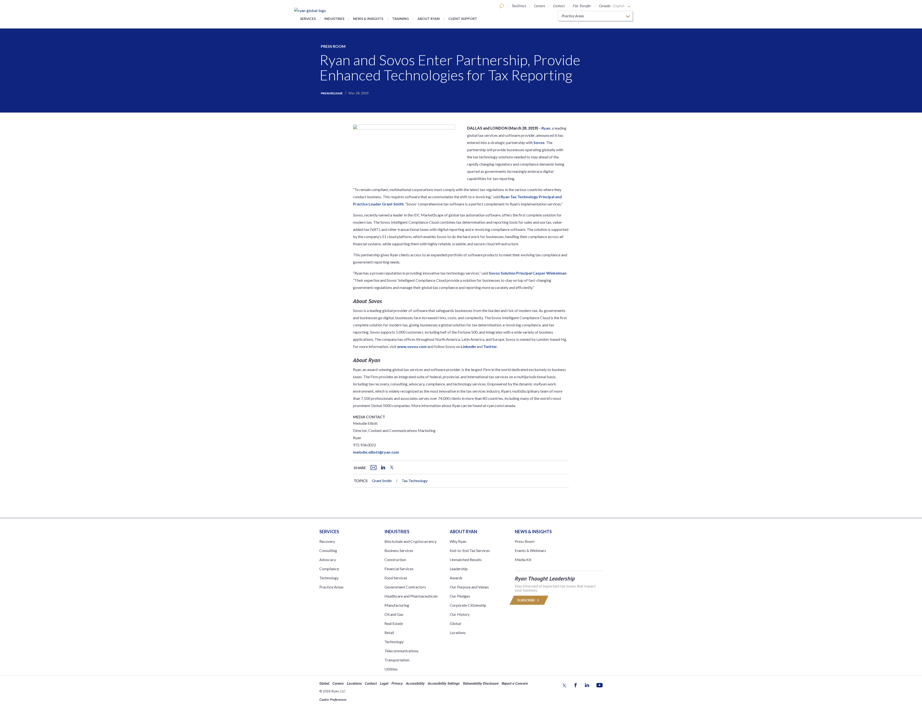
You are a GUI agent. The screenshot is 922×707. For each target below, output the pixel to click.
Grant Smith (382, 480)
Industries (334, 19)
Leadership (459, 568)
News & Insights (368, 19)
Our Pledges (460, 596)
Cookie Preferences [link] (332, 699)
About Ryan (429, 19)
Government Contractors (405, 587)
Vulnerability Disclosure (480, 683)
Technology (329, 577)
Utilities (391, 669)
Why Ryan (458, 541)
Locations (458, 632)
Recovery (327, 541)
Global (455, 623)
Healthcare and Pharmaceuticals (411, 596)
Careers (539, 5)
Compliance (329, 568)
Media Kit (523, 559)
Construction (395, 559)
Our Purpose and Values (469, 587)
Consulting (328, 550)
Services (308, 19)
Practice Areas (331, 587)
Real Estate (393, 623)
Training (400, 19)
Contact (559, 5)
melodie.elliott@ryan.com (376, 452)
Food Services (395, 577)
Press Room (333, 46)
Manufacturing (396, 605)
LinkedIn (468, 346)
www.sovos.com (412, 346)
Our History (460, 614)
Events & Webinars (530, 550)
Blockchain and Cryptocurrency (410, 541)
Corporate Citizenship (468, 605)
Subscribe (526, 600)
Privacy (397, 683)
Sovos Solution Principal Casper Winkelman (527, 273)
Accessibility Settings (444, 683)
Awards (456, 577)
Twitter (490, 346)
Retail (389, 632)
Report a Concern (515, 683)
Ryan (545, 128)
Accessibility (415, 683)
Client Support (462, 19)
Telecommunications (401, 650)
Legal (384, 683)
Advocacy (327, 559)
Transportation (396, 660)
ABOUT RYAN (463, 531)
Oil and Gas (393, 614)
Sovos (539, 142)
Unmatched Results (466, 559)
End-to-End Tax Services (470, 550)
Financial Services (398, 568)
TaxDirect (519, 5)
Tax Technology (415, 480)
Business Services (398, 550)
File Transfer (582, 5)
